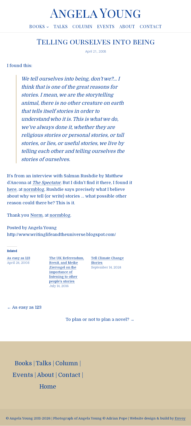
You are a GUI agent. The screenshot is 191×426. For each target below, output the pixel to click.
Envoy (180, 418)
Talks (43, 363)
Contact (69, 375)
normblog (34, 189)
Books (23, 363)
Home (47, 386)
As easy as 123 (18, 258)
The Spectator (46, 182)
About (45, 375)
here (12, 189)
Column (66, 363)
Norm (36, 215)
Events (22, 375)
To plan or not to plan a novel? (100, 319)
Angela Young (95, 12)
